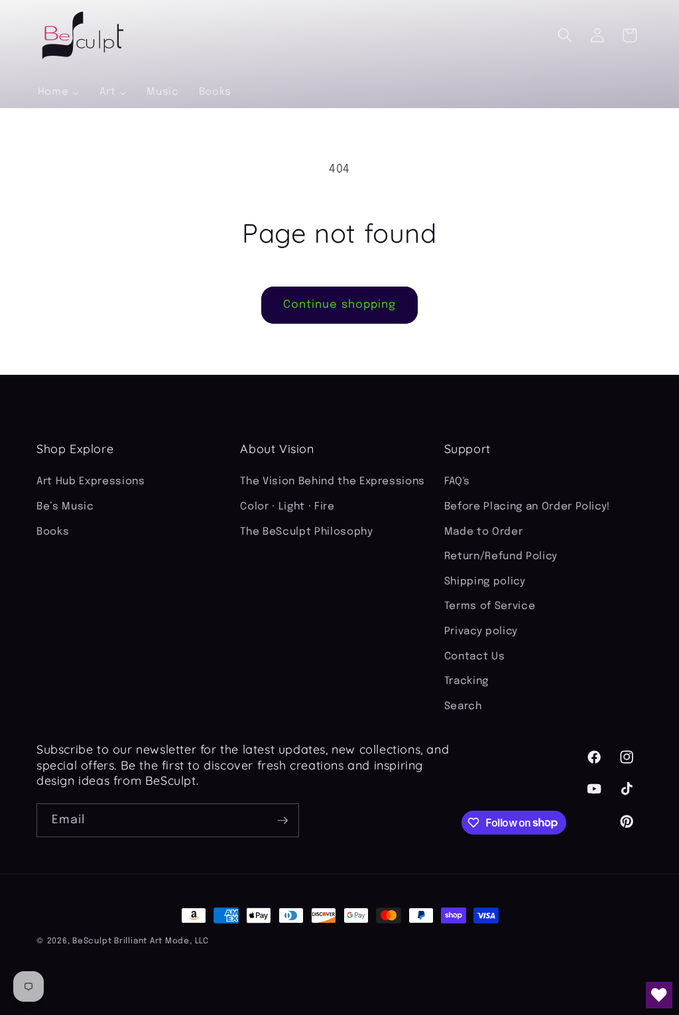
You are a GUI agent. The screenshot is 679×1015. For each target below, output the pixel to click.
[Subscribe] (282, 820)
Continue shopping (340, 304)
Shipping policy (485, 581)
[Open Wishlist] (659, 995)
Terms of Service (490, 606)
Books (52, 532)
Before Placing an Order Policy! (527, 507)
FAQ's (457, 481)
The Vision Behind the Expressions (332, 481)
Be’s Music (65, 507)
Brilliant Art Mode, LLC (161, 941)
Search (463, 706)
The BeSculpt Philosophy (306, 532)
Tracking (466, 681)
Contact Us (474, 656)
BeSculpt (91, 941)
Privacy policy (481, 631)
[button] (565, 35)
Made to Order (483, 532)
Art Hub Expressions (90, 481)
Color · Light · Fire (287, 507)
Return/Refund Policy (501, 556)
